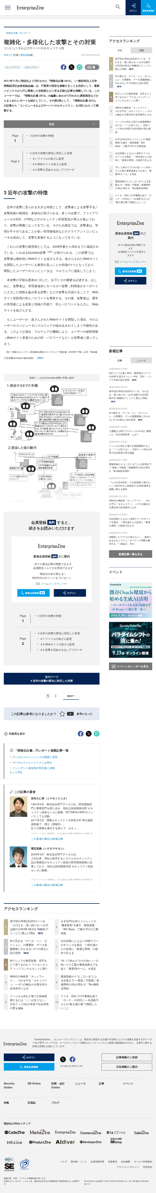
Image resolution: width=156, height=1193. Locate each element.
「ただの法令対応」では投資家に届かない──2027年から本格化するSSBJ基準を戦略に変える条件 (130, 486)
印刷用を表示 (17, 733)
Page (15, 161)
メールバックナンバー (54, 583)
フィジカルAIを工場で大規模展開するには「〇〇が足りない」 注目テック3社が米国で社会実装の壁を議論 (29, 1002)
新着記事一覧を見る (131, 554)
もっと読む (16, 772)
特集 (6, 1102)
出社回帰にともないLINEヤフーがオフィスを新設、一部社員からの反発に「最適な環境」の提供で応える (80, 947)
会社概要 (125, 1161)
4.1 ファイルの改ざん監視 (48, 158)
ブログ (55, 1102)
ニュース (141, 360)
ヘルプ (63, 1161)
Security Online (9, 1085)
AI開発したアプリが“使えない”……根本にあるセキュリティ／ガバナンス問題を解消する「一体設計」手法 (130, 540)
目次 (51, 124)
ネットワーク (12, 67)
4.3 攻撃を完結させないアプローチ (54, 169)
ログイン (71, 593)
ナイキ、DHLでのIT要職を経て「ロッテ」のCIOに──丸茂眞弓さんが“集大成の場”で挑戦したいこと (80, 1002)
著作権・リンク (79, 1161)
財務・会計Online (58, 1085)
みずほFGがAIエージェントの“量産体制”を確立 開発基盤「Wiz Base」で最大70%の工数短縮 (80, 927)
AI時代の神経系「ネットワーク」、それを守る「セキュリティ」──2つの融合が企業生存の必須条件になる (28, 982)
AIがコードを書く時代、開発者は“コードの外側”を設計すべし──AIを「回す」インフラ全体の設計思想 (130, 376)
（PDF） (40, 358)
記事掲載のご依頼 (127, 1057)
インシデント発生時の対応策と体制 (33, 768)
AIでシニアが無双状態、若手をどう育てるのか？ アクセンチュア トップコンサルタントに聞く (29, 964)
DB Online (34, 1083)
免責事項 (112, 1161)
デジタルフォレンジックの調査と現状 (35, 757)
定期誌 (32, 1102)
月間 (141, 50)
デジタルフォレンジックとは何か (32, 762)
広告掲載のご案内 (127, 1066)
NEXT (70, 696)
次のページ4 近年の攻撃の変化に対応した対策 (52, 678)
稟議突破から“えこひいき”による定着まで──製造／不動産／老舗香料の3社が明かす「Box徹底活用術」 (80, 982)
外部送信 (147, 1166)
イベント (128, 1083)
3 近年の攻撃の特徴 (42, 135)
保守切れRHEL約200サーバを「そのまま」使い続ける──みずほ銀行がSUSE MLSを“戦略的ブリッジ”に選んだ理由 (29, 927)
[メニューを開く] (7, 7)
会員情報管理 (97, 1161)
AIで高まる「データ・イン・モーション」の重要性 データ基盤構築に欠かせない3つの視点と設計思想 (29, 947)
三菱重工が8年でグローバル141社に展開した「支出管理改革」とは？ (130, 432)
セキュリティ (31, 67)
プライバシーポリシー (127, 1166)
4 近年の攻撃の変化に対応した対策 (51, 153)
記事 (120, 360)
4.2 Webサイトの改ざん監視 (50, 164)
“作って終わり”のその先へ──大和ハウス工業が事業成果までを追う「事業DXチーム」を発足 (79, 964)
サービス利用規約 (143, 1161)
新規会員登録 (34, 593)
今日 (120, 50)
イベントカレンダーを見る (133, 666)
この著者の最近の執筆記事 (47, 839)
